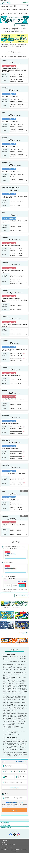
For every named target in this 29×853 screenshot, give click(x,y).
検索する (14, 810)
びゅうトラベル (4, 9)
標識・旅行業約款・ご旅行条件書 (8, 844)
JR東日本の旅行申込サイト (5, 0)
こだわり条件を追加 (14, 787)
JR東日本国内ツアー (5, 840)
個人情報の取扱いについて (6, 847)
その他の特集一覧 (23, 632)
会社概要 (3, 842)
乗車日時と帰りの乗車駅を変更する (14, 802)
